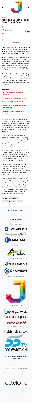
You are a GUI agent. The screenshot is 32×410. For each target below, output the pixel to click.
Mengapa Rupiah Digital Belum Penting (14, 98)
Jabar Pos (10, 47)
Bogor (5, 198)
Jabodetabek (13, 198)
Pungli (20, 201)
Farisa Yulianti (8, 30)
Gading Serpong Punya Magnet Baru (13, 102)
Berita (3, 17)
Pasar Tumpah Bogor (9, 201)
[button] (28, 7)
